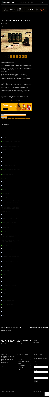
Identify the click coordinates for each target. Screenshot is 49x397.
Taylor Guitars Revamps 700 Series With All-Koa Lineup (11, 327)
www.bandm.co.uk (4, 101)
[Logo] (6, 2)
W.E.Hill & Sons (4, 116)
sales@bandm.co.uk (13, 101)
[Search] (20, 121)
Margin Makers (4, 118)
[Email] (25, 56)
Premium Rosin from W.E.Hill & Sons (19, 115)
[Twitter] (14, 56)
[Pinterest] (17, 56)
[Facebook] (11, 56)
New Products (10, 118)
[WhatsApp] (20, 56)
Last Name (36, 370)
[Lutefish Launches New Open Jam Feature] (24, 335)
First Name (36, 364)
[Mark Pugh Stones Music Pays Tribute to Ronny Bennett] (8, 335)
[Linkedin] (23, 56)
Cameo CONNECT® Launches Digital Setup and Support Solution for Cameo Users (11, 133)
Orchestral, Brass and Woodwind (23, 118)
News (15, 118)
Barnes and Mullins (8, 115)
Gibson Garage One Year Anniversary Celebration (39, 327)
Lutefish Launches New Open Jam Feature (8, 129)
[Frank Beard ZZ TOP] (40, 335)
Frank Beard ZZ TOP (4, 131)
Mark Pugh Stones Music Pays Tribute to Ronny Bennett (11, 127)
